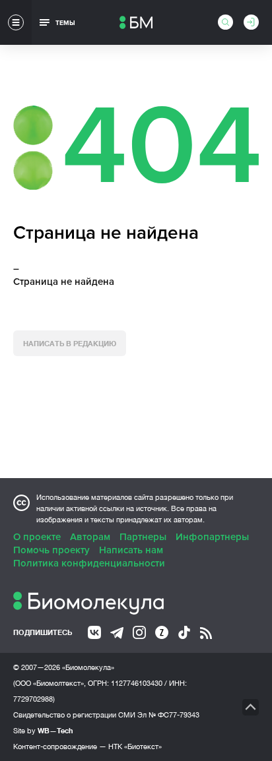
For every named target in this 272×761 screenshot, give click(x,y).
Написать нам (131, 550)
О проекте (37, 537)
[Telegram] (116, 633)
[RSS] (206, 633)
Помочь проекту (51, 550)
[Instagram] (139, 632)
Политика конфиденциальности (89, 563)
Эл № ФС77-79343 (168, 715)
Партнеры (142, 537)
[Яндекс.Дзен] (161, 632)
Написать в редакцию (69, 343)
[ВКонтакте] (94, 632)
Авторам (90, 537)
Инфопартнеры (212, 537)
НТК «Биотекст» (135, 746)
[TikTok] (184, 632)
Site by (43, 730)
